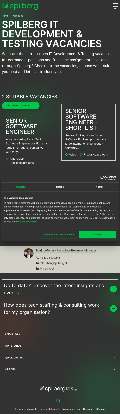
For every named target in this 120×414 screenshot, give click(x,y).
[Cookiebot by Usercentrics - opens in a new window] (102, 177)
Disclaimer (88, 409)
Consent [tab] (20, 186)
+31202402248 (50, 257)
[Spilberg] (20, 6)
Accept (98, 234)
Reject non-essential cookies (59, 234)
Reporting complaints (26, 409)
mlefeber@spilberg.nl (53, 263)
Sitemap (100, 409)
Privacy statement (49, 409)
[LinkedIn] (58, 400)
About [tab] (99, 186)
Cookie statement (71, 409)
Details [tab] (60, 186)
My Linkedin (47, 268)
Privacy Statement (27, 221)
